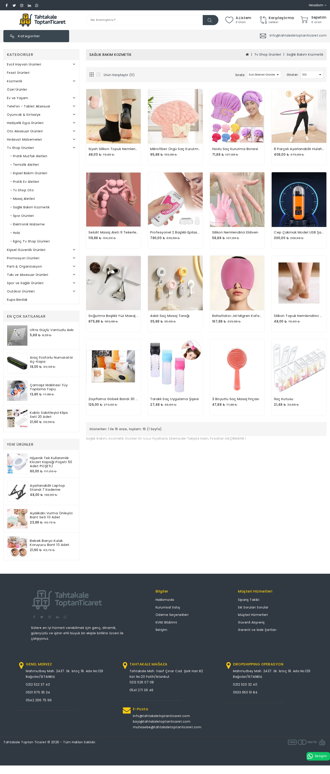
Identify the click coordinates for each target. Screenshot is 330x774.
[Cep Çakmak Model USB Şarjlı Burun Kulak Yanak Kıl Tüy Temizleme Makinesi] (299, 199)
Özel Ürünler (17, 89)
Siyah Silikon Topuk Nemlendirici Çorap (122, 148)
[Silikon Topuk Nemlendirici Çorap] (299, 283)
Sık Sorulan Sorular (253, 607)
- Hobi (13, 233)
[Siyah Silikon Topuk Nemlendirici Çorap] (113, 116)
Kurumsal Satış (168, 607)
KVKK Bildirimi (166, 622)
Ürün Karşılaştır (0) (119, 75)
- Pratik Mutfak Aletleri (27, 156)
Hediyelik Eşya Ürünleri (25, 123)
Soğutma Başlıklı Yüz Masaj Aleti (116, 315)
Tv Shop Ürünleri (20, 148)
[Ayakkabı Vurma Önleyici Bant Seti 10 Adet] (17, 518)
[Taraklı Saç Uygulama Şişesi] (175, 366)
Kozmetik (14, 81)
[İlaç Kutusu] (299, 366)
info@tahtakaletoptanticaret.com (161, 716)
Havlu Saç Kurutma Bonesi (235, 148)
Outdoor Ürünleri (21, 291)
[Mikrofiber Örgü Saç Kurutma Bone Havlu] (175, 116)
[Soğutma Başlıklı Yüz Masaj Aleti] (113, 283)
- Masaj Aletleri (21, 198)
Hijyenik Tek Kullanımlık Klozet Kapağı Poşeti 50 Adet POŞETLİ (51, 462)
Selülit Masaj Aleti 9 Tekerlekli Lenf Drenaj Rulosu (130, 232)
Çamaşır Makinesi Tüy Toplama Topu (49, 387)
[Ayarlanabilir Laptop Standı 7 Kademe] (17, 491)
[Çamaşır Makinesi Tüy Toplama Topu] (17, 390)
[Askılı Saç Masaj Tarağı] (175, 283)
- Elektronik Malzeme (26, 224)
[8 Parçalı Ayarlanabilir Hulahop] (299, 116)
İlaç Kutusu (283, 399)
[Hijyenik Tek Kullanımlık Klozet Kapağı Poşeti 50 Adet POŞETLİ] (17, 463)
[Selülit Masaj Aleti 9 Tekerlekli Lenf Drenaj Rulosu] (113, 199)
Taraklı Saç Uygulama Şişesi (174, 399)
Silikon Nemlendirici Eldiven (235, 232)
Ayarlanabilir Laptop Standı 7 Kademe (47, 487)
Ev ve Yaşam (17, 98)
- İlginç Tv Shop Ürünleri (28, 241)
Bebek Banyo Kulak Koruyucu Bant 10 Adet (50, 542)
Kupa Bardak (17, 299)
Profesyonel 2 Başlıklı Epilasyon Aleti (181, 232)
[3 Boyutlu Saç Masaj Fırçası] (237, 366)
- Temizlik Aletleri (23, 164)
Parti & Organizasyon (24, 266)
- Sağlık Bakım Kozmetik (28, 207)
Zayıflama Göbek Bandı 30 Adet (116, 399)
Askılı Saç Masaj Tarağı (170, 315)
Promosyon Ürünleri (23, 258)
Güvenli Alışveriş (251, 622)
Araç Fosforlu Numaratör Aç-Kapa (51, 359)
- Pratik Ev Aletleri (23, 181)
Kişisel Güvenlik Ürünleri (26, 250)
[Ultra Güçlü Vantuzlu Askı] (17, 335)
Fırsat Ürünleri (18, 72)
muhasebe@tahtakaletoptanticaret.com (167, 727)
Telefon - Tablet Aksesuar (29, 106)
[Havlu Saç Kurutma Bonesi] (237, 116)
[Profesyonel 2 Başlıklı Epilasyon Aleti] (175, 199)
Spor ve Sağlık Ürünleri (25, 283)
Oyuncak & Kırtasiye (24, 114)
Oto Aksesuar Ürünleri (25, 131)
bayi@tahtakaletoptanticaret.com (162, 721)
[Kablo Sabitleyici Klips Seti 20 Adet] (17, 418)
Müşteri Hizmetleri (253, 615)
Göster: (293, 74)
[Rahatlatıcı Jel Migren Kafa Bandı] (237, 283)
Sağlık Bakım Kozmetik (305, 54)
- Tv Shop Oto (20, 190)
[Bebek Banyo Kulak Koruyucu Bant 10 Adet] (17, 546)
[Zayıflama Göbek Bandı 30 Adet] (113, 366)
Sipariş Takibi (248, 599)
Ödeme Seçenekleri (172, 615)
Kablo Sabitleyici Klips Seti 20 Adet (49, 414)
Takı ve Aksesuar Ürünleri (27, 275)
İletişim (161, 630)
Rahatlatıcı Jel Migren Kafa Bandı (241, 315)
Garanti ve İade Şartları (257, 630)
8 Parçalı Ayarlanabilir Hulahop (300, 148)
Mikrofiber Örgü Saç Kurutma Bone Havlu (185, 148)
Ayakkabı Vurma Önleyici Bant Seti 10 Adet (51, 515)
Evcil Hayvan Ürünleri (24, 64)
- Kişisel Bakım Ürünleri (27, 173)
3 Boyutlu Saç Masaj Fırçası (235, 399)
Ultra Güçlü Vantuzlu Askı (52, 329)
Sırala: (240, 75)
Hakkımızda (165, 599)
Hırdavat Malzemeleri (24, 139)
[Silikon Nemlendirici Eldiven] (237, 199)
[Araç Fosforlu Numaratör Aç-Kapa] (17, 363)
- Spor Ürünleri (20, 216)
